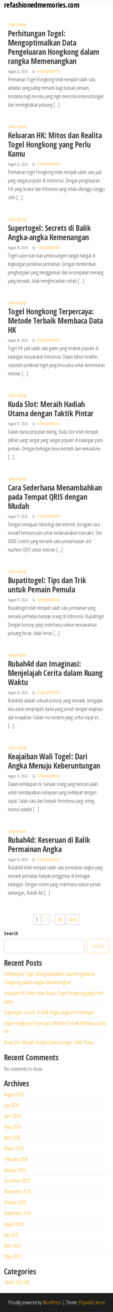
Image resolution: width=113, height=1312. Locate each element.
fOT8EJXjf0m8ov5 (48, 71)
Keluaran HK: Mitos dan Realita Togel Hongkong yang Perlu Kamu (55, 144)
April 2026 (12, 1137)
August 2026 (14, 1094)
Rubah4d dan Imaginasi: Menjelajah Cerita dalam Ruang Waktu (55, 672)
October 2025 (15, 1202)
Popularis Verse (92, 1302)
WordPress (52, 1302)
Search (11, 933)
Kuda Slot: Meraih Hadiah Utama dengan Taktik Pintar (50, 409)
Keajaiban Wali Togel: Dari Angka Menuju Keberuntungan (54, 761)
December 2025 (17, 1180)
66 (60, 919)
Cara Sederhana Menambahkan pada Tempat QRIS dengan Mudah (55, 496)
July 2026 (11, 1105)
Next (73, 919)
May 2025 (12, 1256)
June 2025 (12, 1245)
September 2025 (17, 1213)
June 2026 (12, 1116)
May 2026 (12, 1126)
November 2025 (17, 1191)
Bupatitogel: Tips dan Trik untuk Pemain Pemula (47, 585)
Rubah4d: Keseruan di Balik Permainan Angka (49, 844)
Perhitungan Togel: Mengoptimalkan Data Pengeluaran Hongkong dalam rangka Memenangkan (53, 47)
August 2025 (14, 1223)
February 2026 (16, 1159)
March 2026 (14, 1148)
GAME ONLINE (17, 24)
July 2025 (11, 1234)
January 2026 (15, 1170)
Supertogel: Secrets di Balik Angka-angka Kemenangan (49, 232)
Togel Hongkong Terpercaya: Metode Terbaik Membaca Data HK (55, 320)
